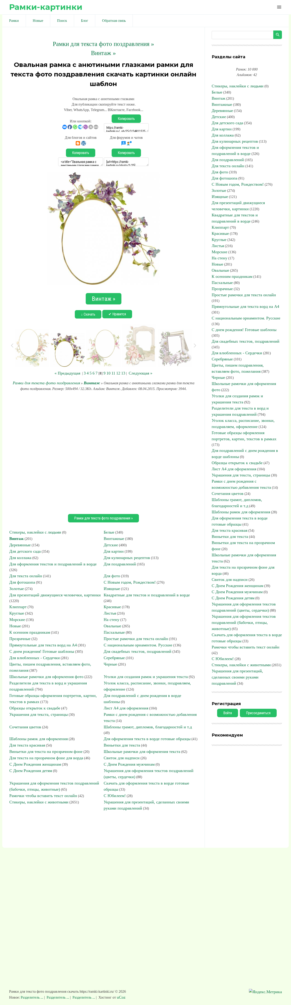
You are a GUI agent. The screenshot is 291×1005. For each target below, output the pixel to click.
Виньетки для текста (122, 745)
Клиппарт (18, 607)
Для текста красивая (27, 745)
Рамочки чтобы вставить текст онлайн (43, 795)
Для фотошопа (22, 582)
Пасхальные (114, 632)
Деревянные (20, 545)
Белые (109, 532)
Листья (110, 613)
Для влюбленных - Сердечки (34, 658)
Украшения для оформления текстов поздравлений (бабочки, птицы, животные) (244, 622)
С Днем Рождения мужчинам (129, 764)
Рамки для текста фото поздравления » (103, 44)
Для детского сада (25, 551)
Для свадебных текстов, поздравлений (137, 651)
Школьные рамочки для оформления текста (142, 751)
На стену (111, 619)
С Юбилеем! (115, 795)
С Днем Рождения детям (30, 770)
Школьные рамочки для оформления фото (46, 676)
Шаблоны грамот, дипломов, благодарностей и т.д (148, 727)
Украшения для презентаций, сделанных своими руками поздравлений (237, 677)
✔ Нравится (117, 314)
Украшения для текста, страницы (38, 714)
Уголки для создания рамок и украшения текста (146, 676)
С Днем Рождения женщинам (35, 764)
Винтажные (114, 538)
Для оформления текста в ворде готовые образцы (147, 739)
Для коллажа (20, 557)
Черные (110, 664)
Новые (15, 626)
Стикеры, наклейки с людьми (35, 532)
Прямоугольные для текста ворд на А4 (43, 645)
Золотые (16, 588)
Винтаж (92, 383)
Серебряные (114, 658)
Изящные (112, 588)
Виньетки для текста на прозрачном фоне (46, 751)
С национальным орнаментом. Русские (138, 645)
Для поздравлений (120, 564)
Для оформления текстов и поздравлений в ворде (53, 564)
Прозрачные (19, 638)
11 (113, 373)
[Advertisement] (103, 452)
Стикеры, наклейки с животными (38, 802)
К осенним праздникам (29, 632)
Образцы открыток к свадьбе (34, 708)
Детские (111, 545)
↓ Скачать (88, 314)
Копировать (126, 118)
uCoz (121, 997)
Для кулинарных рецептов (127, 557)
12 (118, 373)
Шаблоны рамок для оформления (38, 739)
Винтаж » (103, 53)
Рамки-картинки (45, 7)
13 (123, 373)
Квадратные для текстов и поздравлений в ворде (147, 595)
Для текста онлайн (25, 576)
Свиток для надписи (122, 758)
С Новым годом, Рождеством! (130, 582)
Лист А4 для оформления (126, 708)
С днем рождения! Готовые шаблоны (41, 651)
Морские (17, 619)
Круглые (16, 613)
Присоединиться (258, 713)
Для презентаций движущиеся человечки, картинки (55, 595)
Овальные (112, 626)
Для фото (112, 576)
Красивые (112, 607)
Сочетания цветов (25, 727)
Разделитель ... (32, 997)
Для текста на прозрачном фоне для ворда (46, 758)
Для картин (114, 551)
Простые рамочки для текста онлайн (136, 638)
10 (108, 373)
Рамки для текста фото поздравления (46, 383)
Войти (227, 713)
